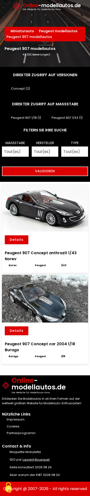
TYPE (75, 142)
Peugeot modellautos (58, 31)
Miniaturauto (22, 31)
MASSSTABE (15, 142)
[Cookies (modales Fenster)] (8, 488)
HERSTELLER (45, 142)
